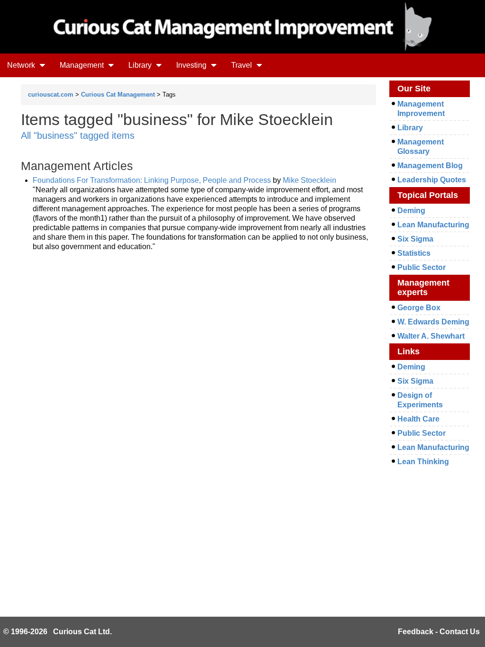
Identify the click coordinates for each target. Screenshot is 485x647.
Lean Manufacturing (433, 225)
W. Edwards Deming (433, 322)
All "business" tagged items (78, 135)
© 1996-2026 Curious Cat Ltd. (57, 632)
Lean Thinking (423, 462)
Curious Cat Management (118, 94)
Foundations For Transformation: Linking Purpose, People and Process (152, 180)
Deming (411, 211)
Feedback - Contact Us (439, 632)
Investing (192, 65)
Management (83, 65)
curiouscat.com (50, 94)
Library (140, 65)
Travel (242, 65)
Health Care (418, 419)
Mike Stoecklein (309, 180)
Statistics (414, 253)
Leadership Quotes (431, 180)
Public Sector (421, 267)
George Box (418, 308)
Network (22, 65)
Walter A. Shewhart (431, 336)
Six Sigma (415, 239)
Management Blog (430, 166)
